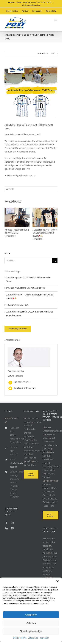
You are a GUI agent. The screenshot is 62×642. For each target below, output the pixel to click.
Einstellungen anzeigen (31, 631)
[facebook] (6, 523)
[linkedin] (6, 528)
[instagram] (12, 523)
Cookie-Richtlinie (19, 638)
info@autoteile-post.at (24, 388)
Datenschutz (33, 638)
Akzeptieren (31, 614)
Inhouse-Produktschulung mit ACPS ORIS (25, 288)
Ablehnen (31, 623)
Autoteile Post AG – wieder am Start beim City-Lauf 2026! (45, 233)
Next (53, 53)
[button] (57, 581)
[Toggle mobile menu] (55, 19)
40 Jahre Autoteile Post (17, 305)
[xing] (12, 528)
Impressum (44, 638)
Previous (44, 53)
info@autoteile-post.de (31, 5)
